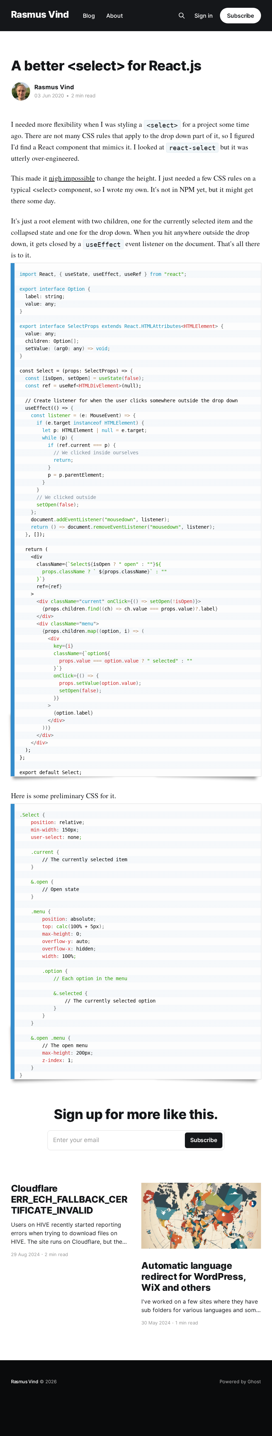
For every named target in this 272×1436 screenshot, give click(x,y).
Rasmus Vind (40, 14)
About (114, 15)
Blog (89, 15)
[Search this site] (181, 15)
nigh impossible (72, 178)
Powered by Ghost (240, 1381)
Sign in (203, 15)
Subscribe (240, 15)
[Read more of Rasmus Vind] (21, 91)
